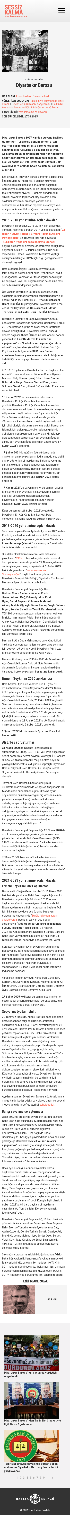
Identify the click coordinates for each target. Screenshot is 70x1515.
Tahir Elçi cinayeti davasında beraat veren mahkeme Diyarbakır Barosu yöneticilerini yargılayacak (31, 1467)
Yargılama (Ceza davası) (32, 112)
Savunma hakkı (41, 96)
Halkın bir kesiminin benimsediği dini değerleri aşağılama (32, 105)
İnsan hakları (23, 96)
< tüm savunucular (34, 79)
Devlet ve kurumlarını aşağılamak (31, 104)
